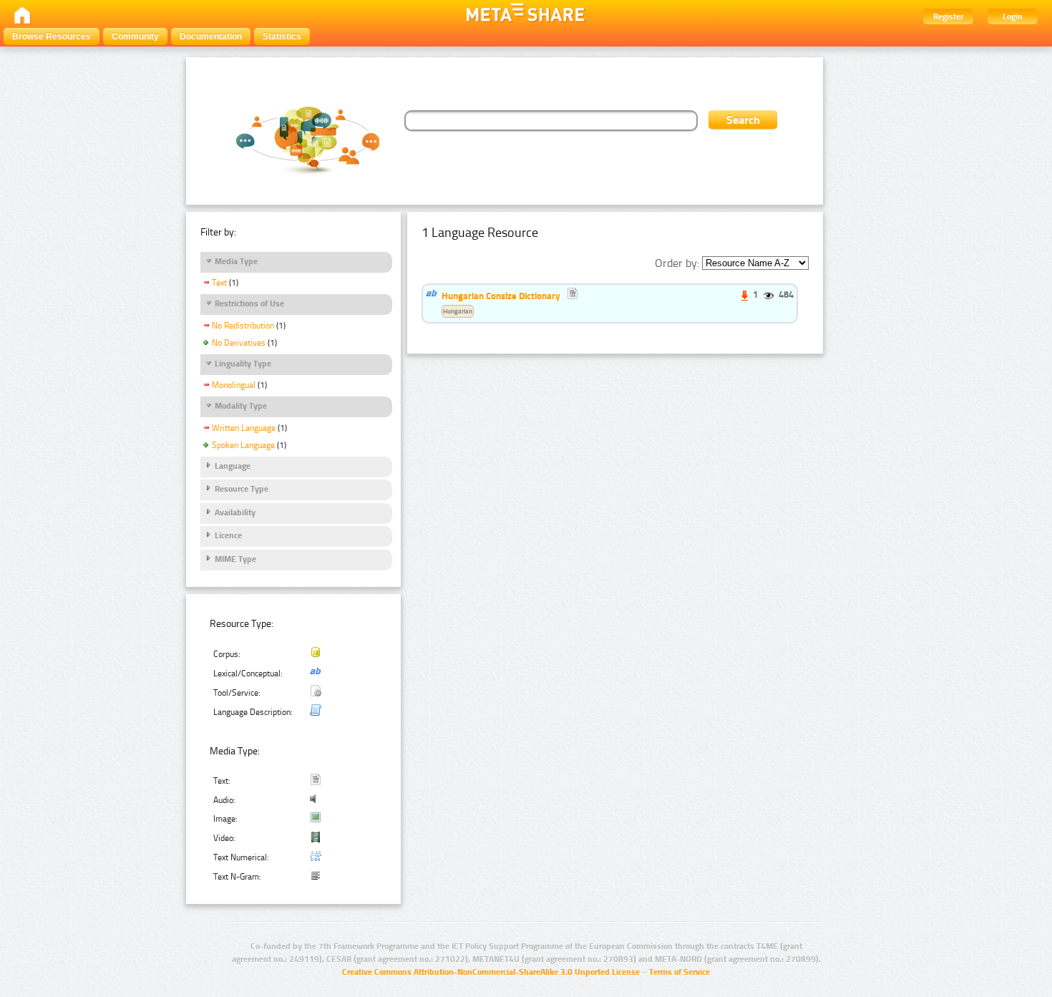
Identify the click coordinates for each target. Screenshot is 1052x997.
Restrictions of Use (249, 303)
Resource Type (241, 489)
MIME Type (235, 559)
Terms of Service (679, 972)
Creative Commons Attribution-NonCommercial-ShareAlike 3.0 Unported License (491, 972)
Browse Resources (51, 36)
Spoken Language (243, 445)
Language (232, 466)
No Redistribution (243, 326)
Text (219, 283)
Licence (228, 535)
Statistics (282, 36)
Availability (235, 512)
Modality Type (241, 406)
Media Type (236, 261)
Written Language (244, 428)
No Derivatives (239, 343)
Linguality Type (243, 364)
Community (135, 36)
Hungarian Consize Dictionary (501, 295)
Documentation (211, 36)
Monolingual (233, 385)
